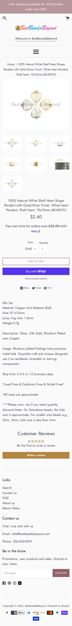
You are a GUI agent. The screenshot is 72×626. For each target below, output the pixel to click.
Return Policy (11, 508)
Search (7, 487)
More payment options (36, 278)
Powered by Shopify (58, 606)
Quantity (43, 243)
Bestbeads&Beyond (35, 606)
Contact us (10, 493)
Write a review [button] (36, 455)
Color (30, 242)
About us (9, 503)
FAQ (6, 498)
